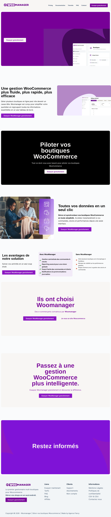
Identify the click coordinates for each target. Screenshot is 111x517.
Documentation (60, 5)
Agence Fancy (74, 513)
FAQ (77, 5)
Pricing (50, 5)
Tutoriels (70, 5)
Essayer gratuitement (99, 5)
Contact (84, 5)
